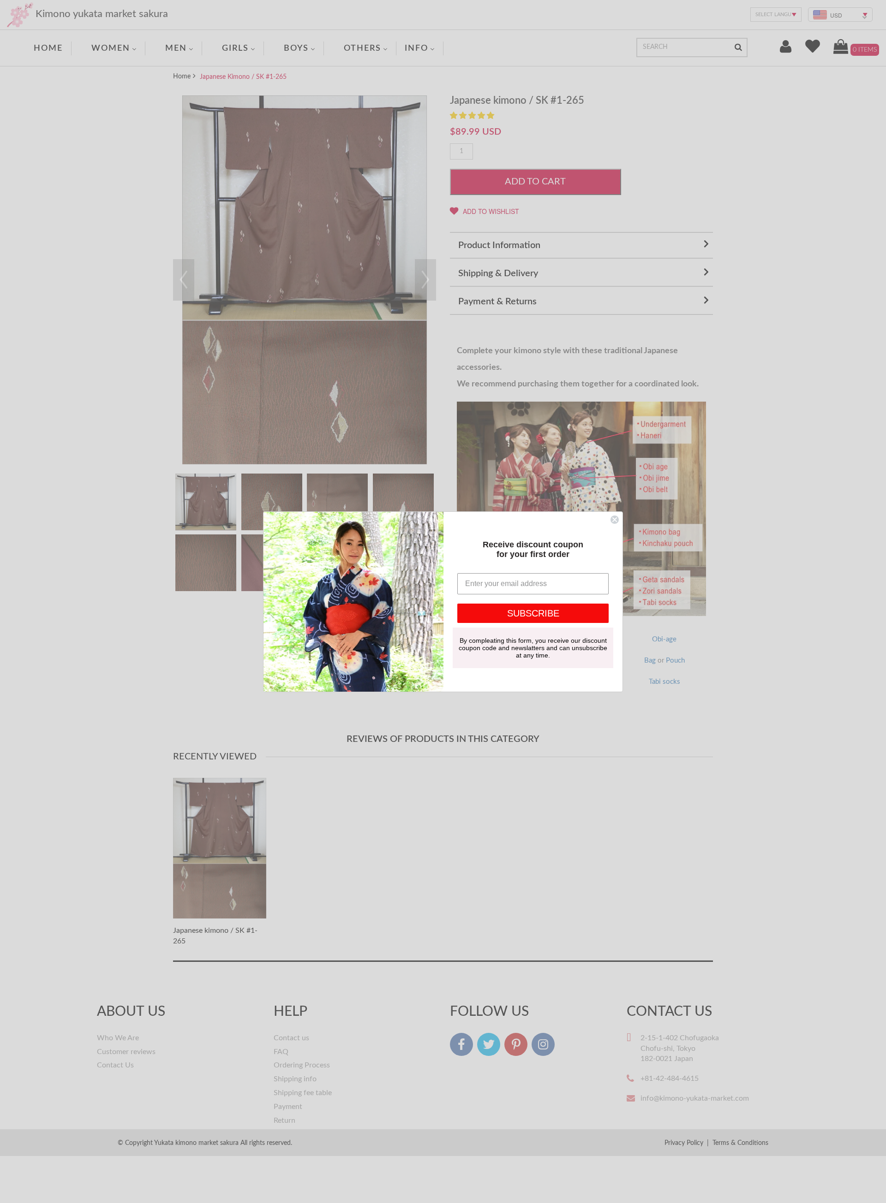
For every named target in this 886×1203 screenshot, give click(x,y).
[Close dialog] (614, 519)
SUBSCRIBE (533, 613)
